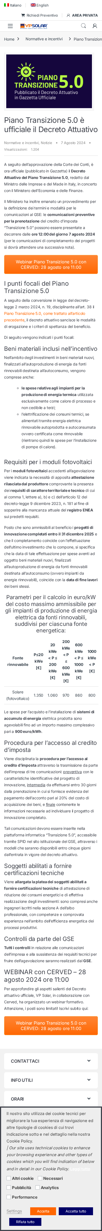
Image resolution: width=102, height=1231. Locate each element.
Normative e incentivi (44, 38)
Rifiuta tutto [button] (25, 1222)
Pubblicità (21, 1187)
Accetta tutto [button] (76, 1211)
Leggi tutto (80, 1168)
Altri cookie (23, 1178)
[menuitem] (12, 5)
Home (9, 38)
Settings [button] (14, 1211)
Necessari (53, 1178)
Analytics (50, 1187)
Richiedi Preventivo (42, 15)
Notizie (46, 143)
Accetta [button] (43, 1211)
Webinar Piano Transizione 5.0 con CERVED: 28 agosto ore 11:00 (51, 264)
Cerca (83, 26)
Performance (24, 1197)
